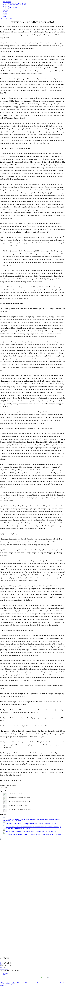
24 (8, 965)
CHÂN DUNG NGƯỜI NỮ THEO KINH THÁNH (19, 801)
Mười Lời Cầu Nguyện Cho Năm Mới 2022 (19, 797)
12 (1, 964)
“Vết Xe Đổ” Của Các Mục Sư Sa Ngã (18, 805)
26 (1, 967)
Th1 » (6, 969)
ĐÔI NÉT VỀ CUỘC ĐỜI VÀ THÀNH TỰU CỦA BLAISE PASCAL (23, 794)
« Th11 (2, 969)
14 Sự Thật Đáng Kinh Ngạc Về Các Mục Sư (20, 809)
